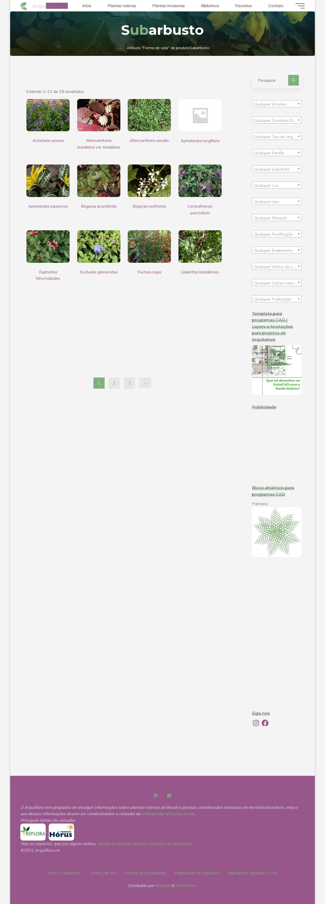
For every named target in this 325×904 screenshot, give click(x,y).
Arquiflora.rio (49, 6)
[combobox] (277, 103)
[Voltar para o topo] (305, 884)
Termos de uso (102, 872)
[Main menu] (300, 5)
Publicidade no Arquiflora (196, 872)
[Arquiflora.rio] (24, 5)
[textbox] (276, 104)
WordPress (185, 885)
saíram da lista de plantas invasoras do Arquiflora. (145, 843)
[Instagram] (169, 795)
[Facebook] (156, 795)
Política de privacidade (145, 872)
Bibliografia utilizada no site (252, 872)
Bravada (162, 885)
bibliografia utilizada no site (168, 813)
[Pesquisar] (293, 80)
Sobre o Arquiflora (64, 872)
